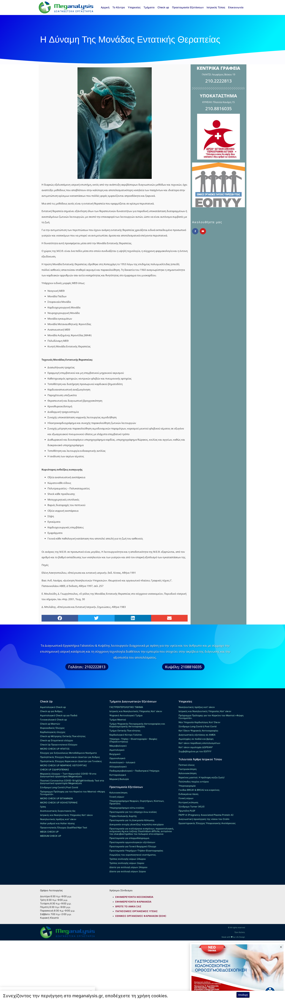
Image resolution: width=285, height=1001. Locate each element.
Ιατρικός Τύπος (216, 7)
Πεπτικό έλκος (187, 765)
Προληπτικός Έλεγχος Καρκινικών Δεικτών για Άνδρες (70, 757)
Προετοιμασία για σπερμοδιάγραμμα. (129, 838)
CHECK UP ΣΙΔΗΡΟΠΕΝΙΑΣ (54, 769)
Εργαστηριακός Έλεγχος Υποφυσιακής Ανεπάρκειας (207, 823)
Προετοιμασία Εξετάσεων (188, 7)
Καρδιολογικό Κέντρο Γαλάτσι (125, 734)
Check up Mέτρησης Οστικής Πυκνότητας (63, 736)
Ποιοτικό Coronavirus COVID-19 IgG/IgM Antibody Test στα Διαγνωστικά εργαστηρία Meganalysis (72, 782)
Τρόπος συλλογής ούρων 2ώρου (126, 863)
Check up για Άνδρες (51, 711)
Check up (163, 7)
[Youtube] (203, 231)
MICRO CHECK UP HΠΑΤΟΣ (55, 748)
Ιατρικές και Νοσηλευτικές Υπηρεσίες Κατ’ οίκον (66, 815)
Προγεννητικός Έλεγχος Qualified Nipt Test (63, 827)
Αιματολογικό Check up (53, 707)
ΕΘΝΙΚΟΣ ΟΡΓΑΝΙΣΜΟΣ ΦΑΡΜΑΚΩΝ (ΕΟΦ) (140, 915)
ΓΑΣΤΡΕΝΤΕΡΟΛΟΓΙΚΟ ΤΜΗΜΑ (126, 707)
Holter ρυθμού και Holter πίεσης (57, 823)
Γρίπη (43, 806)
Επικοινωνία (235, 7)
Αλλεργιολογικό (118, 766)
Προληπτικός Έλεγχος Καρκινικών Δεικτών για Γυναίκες (71, 761)
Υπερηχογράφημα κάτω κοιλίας (126, 807)
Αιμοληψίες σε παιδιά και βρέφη (196, 739)
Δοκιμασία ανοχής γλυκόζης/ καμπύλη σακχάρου (136, 824)
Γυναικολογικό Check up (53, 719)
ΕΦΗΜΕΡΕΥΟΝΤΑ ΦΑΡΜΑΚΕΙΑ (133, 901)
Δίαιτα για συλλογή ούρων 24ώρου (128, 867)
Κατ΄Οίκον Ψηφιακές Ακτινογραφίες (198, 730)
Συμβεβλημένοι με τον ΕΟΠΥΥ (195, 751)
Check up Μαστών (50, 723)
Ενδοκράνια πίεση (188, 794)
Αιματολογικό (116, 750)
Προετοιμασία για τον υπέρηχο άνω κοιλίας (133, 812)
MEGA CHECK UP (49, 831)
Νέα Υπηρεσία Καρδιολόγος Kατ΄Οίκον (199, 722)
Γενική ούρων (116, 796)
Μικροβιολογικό (118, 745)
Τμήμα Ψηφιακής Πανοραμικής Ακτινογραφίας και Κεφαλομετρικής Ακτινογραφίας (137, 725)
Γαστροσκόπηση (188, 769)
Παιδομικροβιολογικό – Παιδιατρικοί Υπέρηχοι (134, 770)
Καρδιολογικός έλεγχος (52, 732)
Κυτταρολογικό (117, 775)
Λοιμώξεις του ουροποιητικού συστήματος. (132, 854)
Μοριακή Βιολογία (119, 779)
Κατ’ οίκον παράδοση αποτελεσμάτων (199, 743)
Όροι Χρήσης (240, 932)
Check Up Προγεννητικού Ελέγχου (58, 744)
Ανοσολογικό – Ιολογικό (122, 762)
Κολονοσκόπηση (118, 792)
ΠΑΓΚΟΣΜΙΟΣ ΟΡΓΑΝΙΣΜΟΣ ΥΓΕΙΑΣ (136, 911)
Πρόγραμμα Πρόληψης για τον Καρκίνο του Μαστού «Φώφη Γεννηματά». (72, 793)
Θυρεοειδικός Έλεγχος (52, 728)
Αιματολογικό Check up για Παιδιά (58, 715)
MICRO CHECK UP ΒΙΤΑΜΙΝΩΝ (56, 798)
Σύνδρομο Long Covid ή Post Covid (59, 787)
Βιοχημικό (114, 754)
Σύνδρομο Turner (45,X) (192, 806)
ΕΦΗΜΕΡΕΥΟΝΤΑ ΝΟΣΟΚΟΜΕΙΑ (134, 896)
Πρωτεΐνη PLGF (187, 810)
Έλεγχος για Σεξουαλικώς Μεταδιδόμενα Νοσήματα (68, 752)
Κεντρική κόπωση (188, 802)
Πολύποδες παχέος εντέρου (194, 781)
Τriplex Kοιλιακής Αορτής (123, 816)
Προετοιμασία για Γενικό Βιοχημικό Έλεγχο (132, 846)
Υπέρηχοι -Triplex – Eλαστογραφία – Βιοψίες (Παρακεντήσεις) (133, 740)
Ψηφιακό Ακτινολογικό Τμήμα (125, 715)
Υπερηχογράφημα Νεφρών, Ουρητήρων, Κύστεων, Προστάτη (136, 802)
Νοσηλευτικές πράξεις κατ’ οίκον (58, 819)
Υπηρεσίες (134, 7)
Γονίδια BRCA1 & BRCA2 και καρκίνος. (199, 790)
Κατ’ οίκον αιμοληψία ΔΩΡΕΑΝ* (196, 747)
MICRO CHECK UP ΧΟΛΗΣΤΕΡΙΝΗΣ (59, 802)
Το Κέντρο (118, 7)
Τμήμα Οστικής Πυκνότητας (124, 730)
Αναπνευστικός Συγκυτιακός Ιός (57, 810)
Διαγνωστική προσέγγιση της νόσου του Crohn (204, 819)
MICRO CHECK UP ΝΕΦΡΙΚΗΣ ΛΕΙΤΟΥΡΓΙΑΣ (63, 765)
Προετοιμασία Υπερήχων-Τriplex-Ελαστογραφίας (136, 850)
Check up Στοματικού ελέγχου (56, 740)
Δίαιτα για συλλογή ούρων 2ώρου (127, 871)
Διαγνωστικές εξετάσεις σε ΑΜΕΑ (197, 734)
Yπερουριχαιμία (187, 785)
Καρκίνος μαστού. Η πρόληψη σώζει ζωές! (201, 777)
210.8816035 (218, 108)
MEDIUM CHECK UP (50, 835)
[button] (60, 618)
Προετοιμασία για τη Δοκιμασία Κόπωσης (131, 820)
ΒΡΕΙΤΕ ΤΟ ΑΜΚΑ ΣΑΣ (128, 906)
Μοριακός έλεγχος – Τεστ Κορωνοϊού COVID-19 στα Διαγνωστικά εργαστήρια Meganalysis (68, 775)
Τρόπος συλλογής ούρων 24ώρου (127, 859)
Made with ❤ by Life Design (233, 937)
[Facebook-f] (195, 231)
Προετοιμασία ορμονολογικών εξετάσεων (132, 842)
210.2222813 (218, 81)
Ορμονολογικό (117, 758)
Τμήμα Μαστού (117, 719)
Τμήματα (149, 7)
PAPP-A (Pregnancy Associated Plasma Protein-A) (206, 814)
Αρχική (105, 7)
